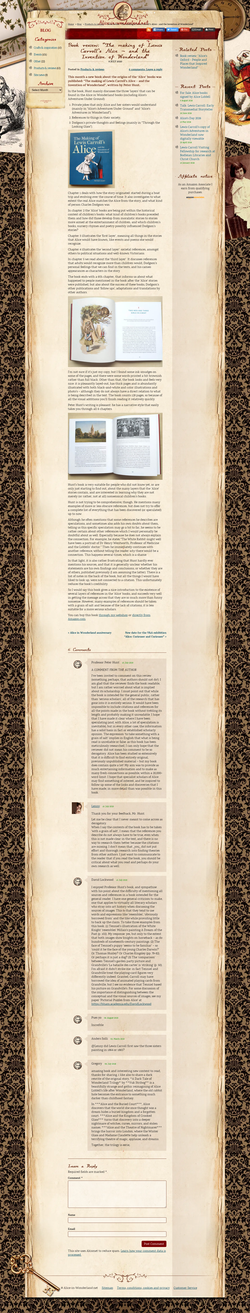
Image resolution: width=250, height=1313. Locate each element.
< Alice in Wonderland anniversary (90, 632)
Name (71, 1215)
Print (210, 29)
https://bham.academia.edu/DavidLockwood (121, 1004)
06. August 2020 (111, 1018)
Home (52, 12)
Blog (149, 12)
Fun (100, 12)
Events (38, 54)
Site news (39, 75)
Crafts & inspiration (45, 47)
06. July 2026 (110, 1064)
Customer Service (185, 1287)
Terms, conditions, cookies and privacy (143, 1287)
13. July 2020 (121, 880)
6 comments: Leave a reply (145, 69)
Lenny (95, 806)
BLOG (45, 30)
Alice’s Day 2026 (190, 118)
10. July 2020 (127, 663)
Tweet (173, 29)
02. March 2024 (117, 1039)
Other (37, 61)
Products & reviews (45, 68)
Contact (198, 12)
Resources (76, 12)
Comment (75, 1178)
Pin (186, 29)
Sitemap (107, 1287)
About (173, 12)
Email (198, 29)
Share (159, 29)
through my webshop (113, 615)
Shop (125, 12)
